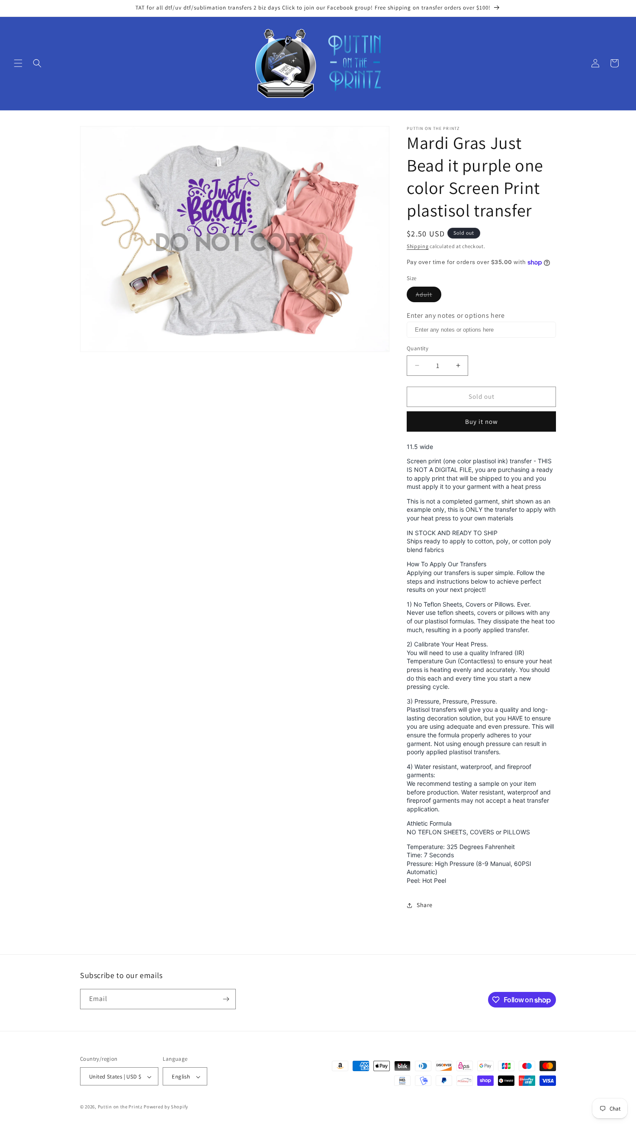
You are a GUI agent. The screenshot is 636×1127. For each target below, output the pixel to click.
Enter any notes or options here (456, 315)
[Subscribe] (225, 999)
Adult (428, 296)
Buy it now (481, 421)
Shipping (418, 246)
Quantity (417, 348)
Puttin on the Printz (120, 1107)
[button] (18, 63)
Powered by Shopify (166, 1107)
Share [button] (425, 905)
